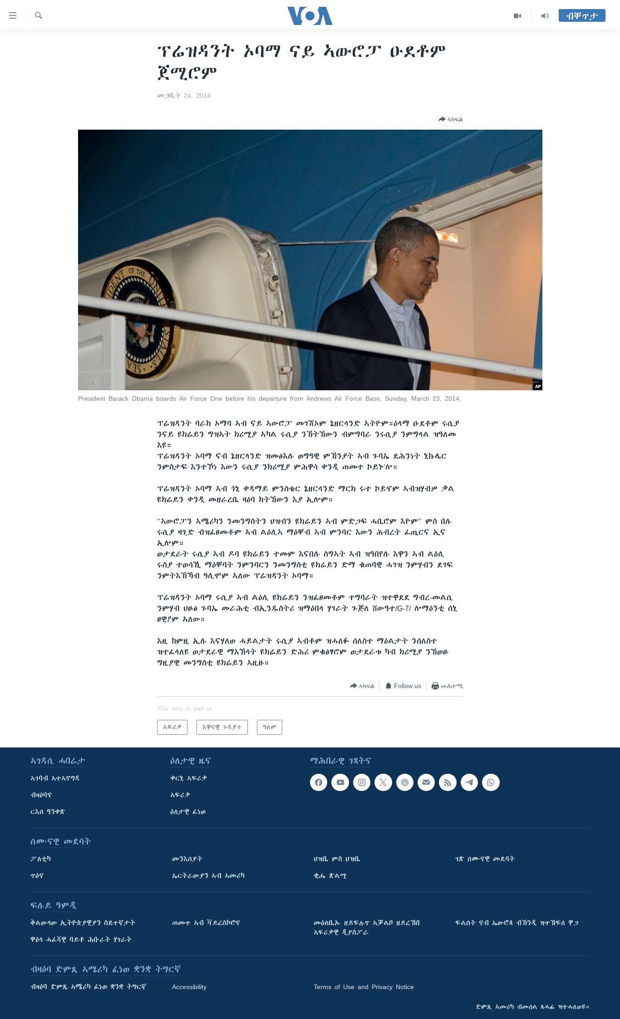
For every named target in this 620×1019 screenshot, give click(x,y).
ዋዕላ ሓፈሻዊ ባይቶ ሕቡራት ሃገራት (81, 940)
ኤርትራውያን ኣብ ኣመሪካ (208, 876)
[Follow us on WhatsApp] (490, 782)
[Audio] (545, 16)
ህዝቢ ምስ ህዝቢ (337, 859)
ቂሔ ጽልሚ (330, 876)
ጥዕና (37, 876)
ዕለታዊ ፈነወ (188, 812)
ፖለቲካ (40, 859)
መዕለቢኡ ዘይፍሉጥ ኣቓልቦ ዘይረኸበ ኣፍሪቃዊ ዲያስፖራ (367, 928)
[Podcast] (404, 782)
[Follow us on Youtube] (340, 782)
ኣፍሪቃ (180, 795)
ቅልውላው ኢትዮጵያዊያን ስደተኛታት (82, 923)
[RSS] (447, 782)
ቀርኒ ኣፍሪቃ (188, 778)
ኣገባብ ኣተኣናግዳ (55, 778)
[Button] (450, 119)
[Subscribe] (426, 782)
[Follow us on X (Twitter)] (383, 782)
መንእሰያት (187, 859)
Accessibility (189, 987)
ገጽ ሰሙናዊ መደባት (485, 859)
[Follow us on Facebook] (318, 782)
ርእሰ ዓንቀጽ (47, 812)
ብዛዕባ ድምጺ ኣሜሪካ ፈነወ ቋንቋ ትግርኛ (88, 987)
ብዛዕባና (41, 795)
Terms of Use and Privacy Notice (364, 987)
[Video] (517, 16)
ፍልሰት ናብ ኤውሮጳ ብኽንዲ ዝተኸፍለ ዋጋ (516, 923)
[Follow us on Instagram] (361, 782)
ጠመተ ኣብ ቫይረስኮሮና (206, 923)
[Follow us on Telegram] (469, 782)
